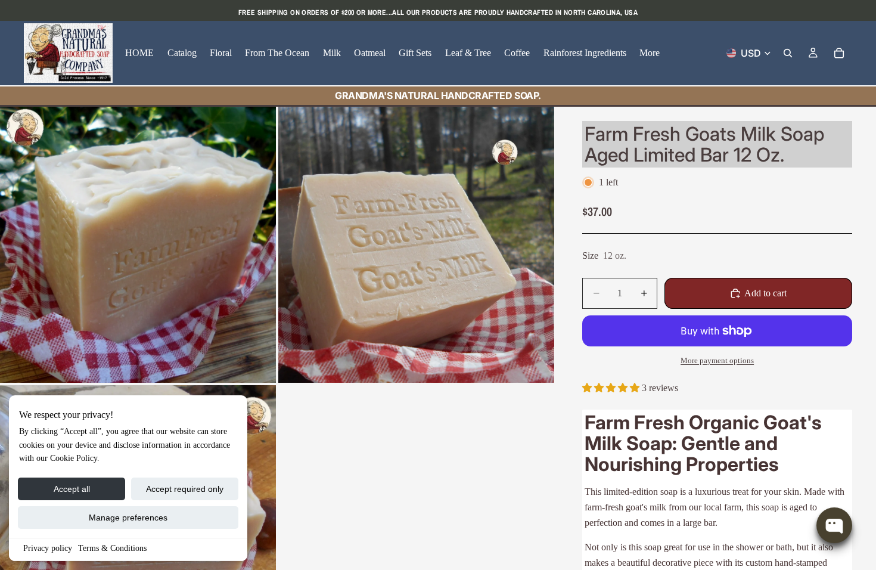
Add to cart (765, 293)
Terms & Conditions (112, 548)
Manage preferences (128, 517)
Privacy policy (47, 548)
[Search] (788, 53)
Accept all (72, 489)
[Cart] (839, 53)
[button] (612, 388)
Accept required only (184, 489)
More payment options (717, 360)
